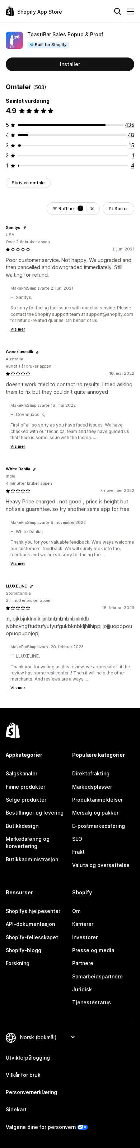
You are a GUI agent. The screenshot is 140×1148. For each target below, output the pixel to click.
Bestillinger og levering (35, 813)
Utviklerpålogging (28, 1058)
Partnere (82, 963)
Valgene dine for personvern (41, 1127)
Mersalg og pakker (95, 813)
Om (76, 911)
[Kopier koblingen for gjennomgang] (24, 228)
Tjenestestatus (91, 1002)
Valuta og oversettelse (101, 865)
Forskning (17, 963)
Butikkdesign (22, 826)
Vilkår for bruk (23, 1075)
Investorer (85, 937)
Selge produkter (26, 800)
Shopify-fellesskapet (32, 937)
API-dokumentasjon (30, 924)
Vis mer (17, 329)
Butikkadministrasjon (32, 859)
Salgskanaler (21, 773)
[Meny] (130, 11)
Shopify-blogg (23, 950)
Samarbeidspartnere (97, 976)
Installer (70, 64)
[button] (92, 209)
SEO (77, 839)
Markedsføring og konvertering (28, 842)
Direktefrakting (90, 773)
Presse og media (93, 950)
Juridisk (82, 989)
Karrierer (82, 924)
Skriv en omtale (28, 182)
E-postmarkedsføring (98, 826)
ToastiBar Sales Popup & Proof (65, 34)
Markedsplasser (92, 787)
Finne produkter (25, 787)
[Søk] (117, 11)
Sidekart (16, 1109)
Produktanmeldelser (97, 800)
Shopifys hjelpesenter (33, 911)
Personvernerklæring (31, 1092)
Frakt (78, 852)
